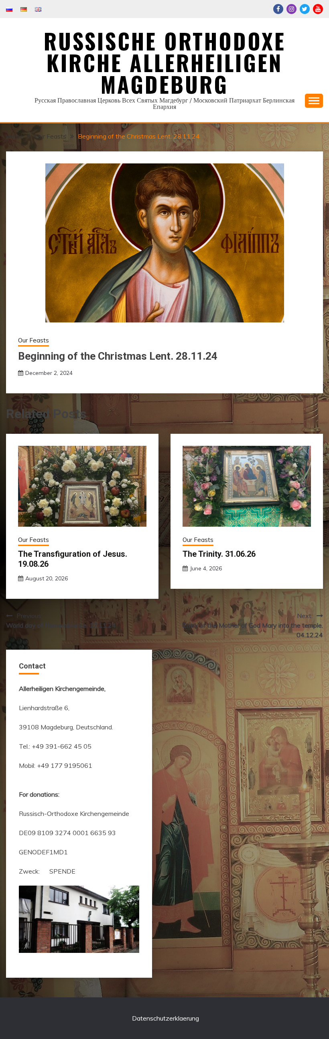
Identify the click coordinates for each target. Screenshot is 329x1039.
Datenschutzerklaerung (165, 1018)
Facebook (278, 9)
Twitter (305, 9)
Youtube (318, 9)
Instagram (291, 9)
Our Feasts (33, 340)
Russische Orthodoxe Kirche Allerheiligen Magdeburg (165, 62)
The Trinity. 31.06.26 (219, 554)
